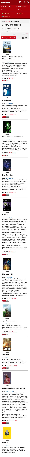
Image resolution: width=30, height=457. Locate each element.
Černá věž (5, 215)
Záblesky (5, 354)
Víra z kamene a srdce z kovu (12, 137)
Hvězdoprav (6, 100)
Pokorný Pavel (10, 391)
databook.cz (8, 21)
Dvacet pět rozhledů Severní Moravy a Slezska (12, 58)
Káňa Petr (8, 62)
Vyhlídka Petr (9, 103)
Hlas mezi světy (7, 274)
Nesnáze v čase (7, 175)
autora (9, 33)
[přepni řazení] (26, 38)
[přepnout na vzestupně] (15, 34)
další (27, 33)
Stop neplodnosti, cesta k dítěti (13, 388)
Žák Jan (8, 324)
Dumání (5, 442)
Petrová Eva (9, 277)
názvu (11, 33)
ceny (6, 33)
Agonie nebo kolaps (9, 321)
